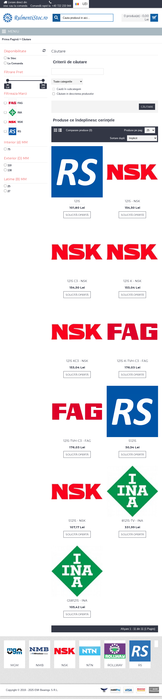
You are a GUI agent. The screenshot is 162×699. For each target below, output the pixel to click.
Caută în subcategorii (69, 89)
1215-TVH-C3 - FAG (77, 441)
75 (9, 149)
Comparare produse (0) (79, 130)
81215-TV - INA (132, 520)
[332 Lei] (43, 80)
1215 (77, 201)
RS (140, 665)
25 (9, 186)
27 (9, 191)
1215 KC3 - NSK (77, 361)
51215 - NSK (77, 520)
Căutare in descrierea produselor (75, 93)
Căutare (26, 39)
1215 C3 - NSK (77, 281)
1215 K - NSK (132, 281)
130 (10, 170)
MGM (14, 665)
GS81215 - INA (77, 600)
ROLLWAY (114, 665)
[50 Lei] (7, 80)
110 (9, 165)
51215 (132, 441)
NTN (89, 665)
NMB (40, 665)
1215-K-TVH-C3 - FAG (132, 361)
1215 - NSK (132, 201)
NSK (64, 665)
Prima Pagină (10, 39)
